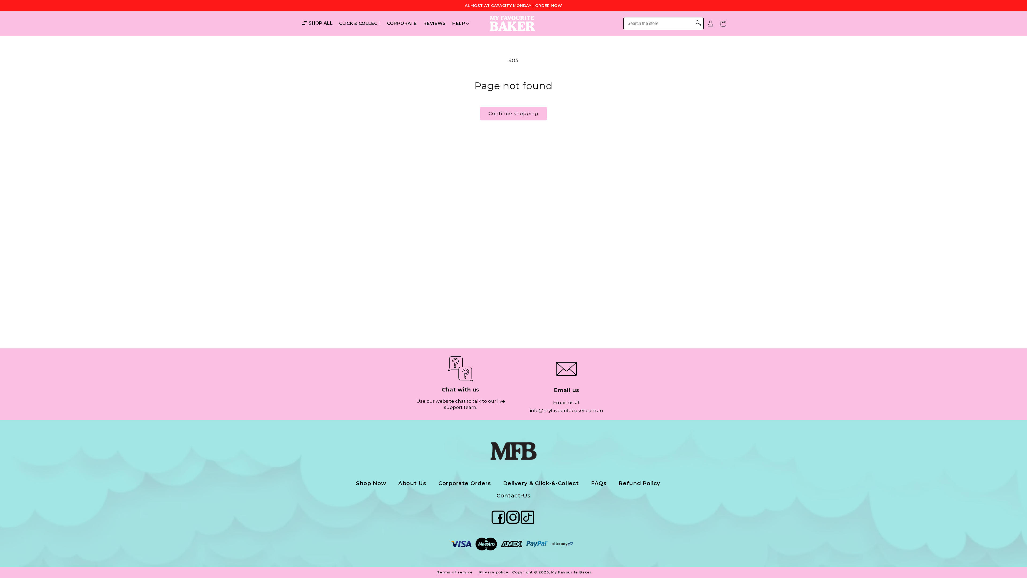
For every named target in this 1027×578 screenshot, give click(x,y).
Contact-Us (513, 495)
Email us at (566, 402)
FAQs (599, 483)
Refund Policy (639, 483)
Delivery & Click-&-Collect (541, 483)
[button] (458, 23)
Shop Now (371, 483)
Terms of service (455, 572)
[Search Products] (698, 23)
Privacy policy (493, 572)
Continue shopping (514, 113)
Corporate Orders (464, 483)
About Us (412, 483)
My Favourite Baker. (572, 572)
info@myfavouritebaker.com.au (566, 410)
